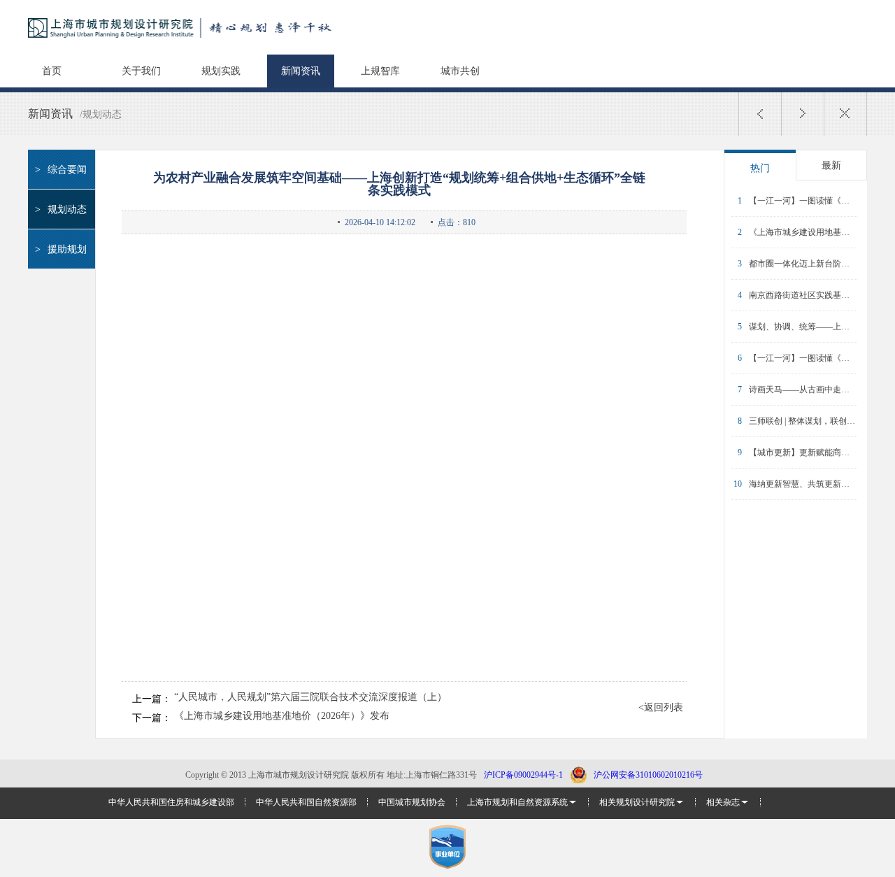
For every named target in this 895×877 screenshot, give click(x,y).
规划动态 (61, 209)
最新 (831, 165)
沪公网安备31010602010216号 (648, 775)
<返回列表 (660, 708)
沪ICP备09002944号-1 (523, 775)
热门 (760, 168)
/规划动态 (101, 114)
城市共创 (460, 71)
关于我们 (141, 71)
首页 (52, 71)
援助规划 (61, 249)
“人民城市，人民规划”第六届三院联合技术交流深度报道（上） (310, 697)
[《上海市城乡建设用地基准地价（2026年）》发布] (803, 114)
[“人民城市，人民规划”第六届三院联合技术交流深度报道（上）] (760, 114)
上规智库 (380, 71)
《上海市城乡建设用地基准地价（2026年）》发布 (281, 716)
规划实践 (221, 71)
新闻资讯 (300, 71)
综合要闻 (61, 169)
